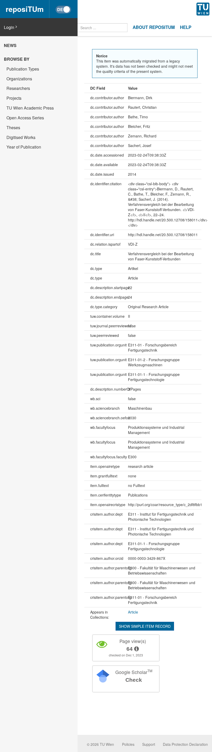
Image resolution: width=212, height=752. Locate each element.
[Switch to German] (63, 9)
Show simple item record (145, 626)
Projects (13, 98)
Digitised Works (20, 137)
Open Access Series (25, 118)
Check (133, 680)
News (10, 45)
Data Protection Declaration (185, 744)
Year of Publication (23, 147)
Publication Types (22, 69)
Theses (13, 127)
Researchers (18, 88)
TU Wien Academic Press (30, 108)
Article (133, 612)
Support (148, 744)
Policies (128, 744)
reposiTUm (25, 9)
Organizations (19, 79)
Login (9, 27)
